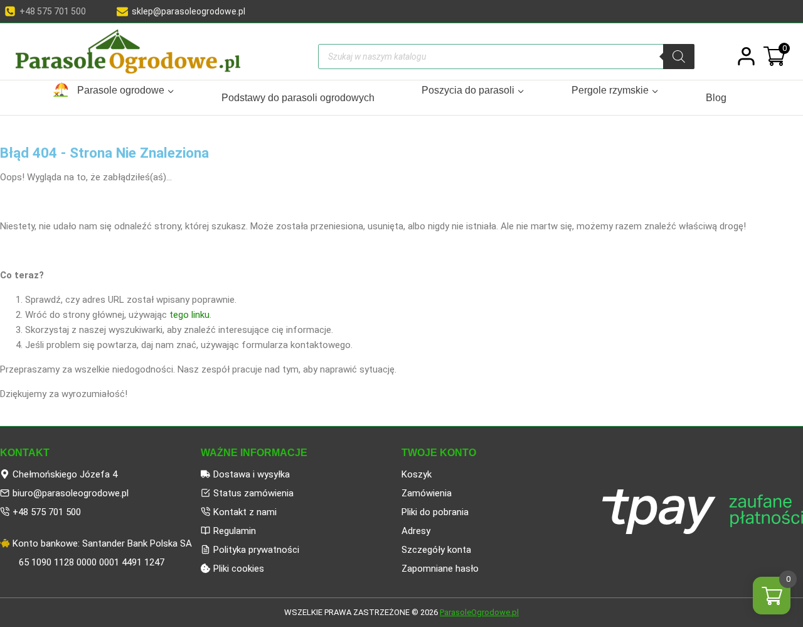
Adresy (416, 531)
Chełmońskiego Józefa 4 (65, 474)
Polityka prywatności (256, 549)
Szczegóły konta (436, 549)
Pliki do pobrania (435, 512)
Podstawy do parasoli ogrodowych (298, 97)
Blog (716, 97)
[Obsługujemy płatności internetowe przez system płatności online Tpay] (702, 511)
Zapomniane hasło (440, 568)
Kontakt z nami (245, 512)
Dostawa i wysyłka (251, 474)
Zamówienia (427, 493)
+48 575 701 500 (47, 512)
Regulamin (234, 531)
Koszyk (417, 474)
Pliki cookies (238, 568)
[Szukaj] (678, 56)
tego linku (189, 314)
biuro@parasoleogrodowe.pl (71, 493)
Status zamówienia (253, 493)
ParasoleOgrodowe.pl (479, 612)
